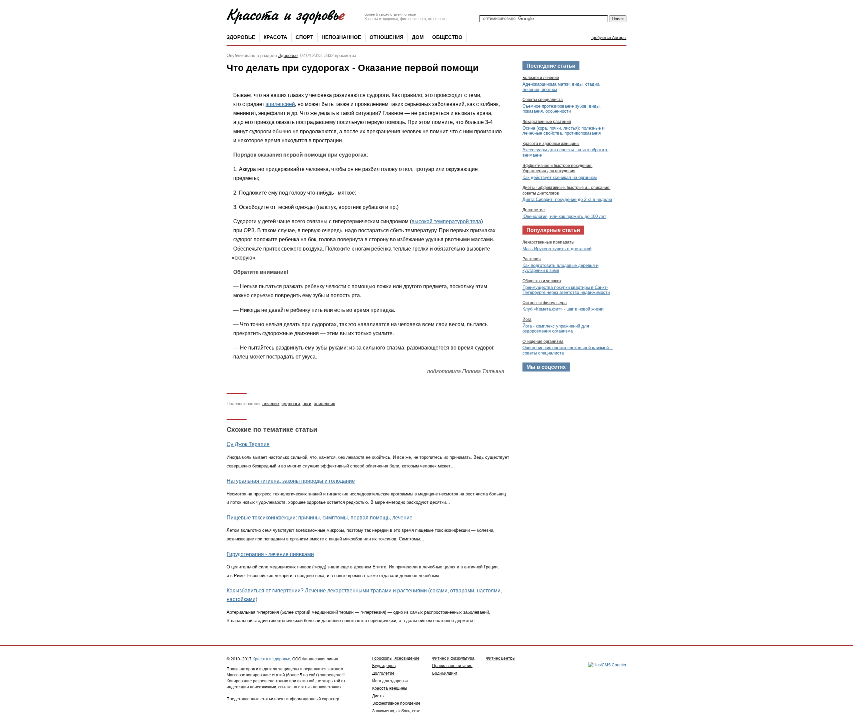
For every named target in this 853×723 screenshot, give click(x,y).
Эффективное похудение (396, 703)
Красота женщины (389, 688)
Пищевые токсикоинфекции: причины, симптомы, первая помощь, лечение (320, 517)
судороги (291, 403)
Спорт (304, 37)
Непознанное (341, 37)
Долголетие (533, 210)
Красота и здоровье (271, 659)
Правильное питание (452, 665)
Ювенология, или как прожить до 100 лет (564, 216)
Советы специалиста (542, 99)
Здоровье (241, 37)
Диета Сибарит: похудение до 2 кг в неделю (567, 199)
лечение (270, 403)
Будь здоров (384, 665)
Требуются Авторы (608, 37)
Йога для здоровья (390, 681)
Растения (531, 259)
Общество (447, 37)
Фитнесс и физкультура (544, 303)
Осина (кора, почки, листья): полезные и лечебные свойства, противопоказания (563, 131)
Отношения (387, 37)
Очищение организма (542, 341)
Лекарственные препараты (548, 242)
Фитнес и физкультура (453, 658)
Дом (418, 37)
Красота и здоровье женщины (550, 143)
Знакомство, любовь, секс (396, 711)
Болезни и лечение (540, 77)
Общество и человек (541, 281)
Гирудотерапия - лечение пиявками (270, 554)
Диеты (378, 696)
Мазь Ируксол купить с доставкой (556, 248)
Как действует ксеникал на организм (559, 177)
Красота (275, 37)
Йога (526, 319)
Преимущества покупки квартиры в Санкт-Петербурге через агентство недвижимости (566, 290)
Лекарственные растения (546, 121)
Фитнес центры (500, 658)
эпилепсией (280, 104)
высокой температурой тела (446, 221)
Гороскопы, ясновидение (396, 658)
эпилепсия (324, 403)
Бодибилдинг (444, 673)
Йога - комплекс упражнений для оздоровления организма (555, 329)
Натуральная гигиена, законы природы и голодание (291, 481)
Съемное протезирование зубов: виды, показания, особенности (561, 109)
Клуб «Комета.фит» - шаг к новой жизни (562, 309)
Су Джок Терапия (248, 444)
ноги (307, 403)
